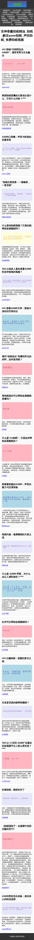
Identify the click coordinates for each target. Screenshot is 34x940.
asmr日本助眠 (22, 16)
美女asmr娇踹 (21, 14)
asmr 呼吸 (5, 613)
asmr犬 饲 (5, 348)
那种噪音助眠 (15, 20)
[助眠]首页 (6, 10)
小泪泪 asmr (6, 781)
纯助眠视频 (6, 260)
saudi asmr (5, 87)
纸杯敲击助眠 (14, 12)
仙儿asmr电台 (26, 12)
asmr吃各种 (6, 300)
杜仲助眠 (5, 650)
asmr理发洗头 (6, 929)
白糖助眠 (5, 694)
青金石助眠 (27, 10)
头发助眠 (5, 734)
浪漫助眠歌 (18, 22)
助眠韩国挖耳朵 (23, 18)
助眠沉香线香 (6, 217)
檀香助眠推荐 (7, 22)
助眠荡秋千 (6, 887)
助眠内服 (5, 565)
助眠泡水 (5, 387)
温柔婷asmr (27, 20)
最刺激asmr (6, 526)
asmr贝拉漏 (17, 10)
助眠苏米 (12, 18)
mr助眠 (4, 476)
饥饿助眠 (5, 817)
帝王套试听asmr (8, 14)
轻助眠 (5, 12)
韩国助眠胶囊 (6, 128)
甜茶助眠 (18, 24)
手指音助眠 (11, 16)
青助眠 (4, 429)
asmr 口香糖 (6, 174)
